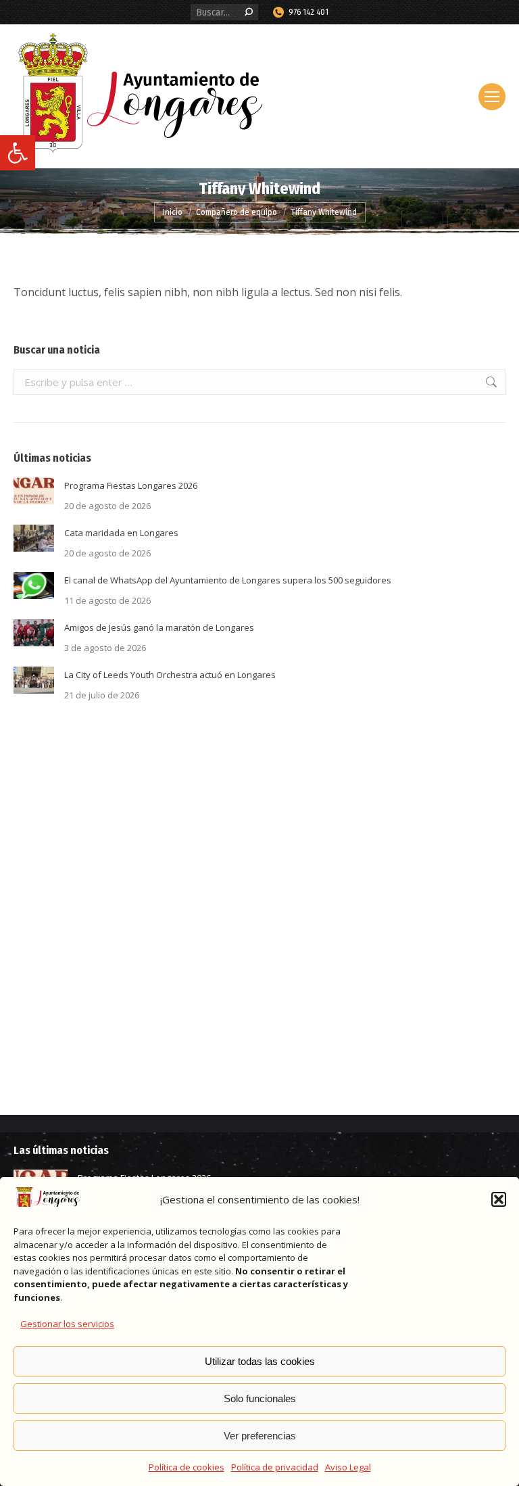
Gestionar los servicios (67, 1324)
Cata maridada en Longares (121, 533)
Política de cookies (186, 1467)
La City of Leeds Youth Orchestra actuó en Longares (170, 675)
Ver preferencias (260, 1435)
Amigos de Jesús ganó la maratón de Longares (159, 627)
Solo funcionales (260, 1398)
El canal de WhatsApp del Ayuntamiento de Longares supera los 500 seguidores (227, 580)
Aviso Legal (348, 1467)
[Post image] (34, 490)
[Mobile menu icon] (491, 96)
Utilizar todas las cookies (260, 1361)
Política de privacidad (274, 1467)
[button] (17, 152)
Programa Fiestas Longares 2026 (130, 485)
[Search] (249, 12)
